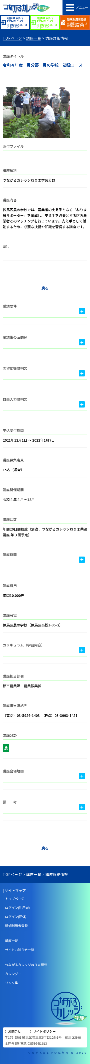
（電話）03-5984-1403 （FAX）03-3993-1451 (40, 715)
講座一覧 (33, 38)
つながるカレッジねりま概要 (26, 964)
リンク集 (11, 982)
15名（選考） (13, 469)
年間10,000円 (13, 595)
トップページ (14, 898)
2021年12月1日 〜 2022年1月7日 (29, 440)
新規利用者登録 (16, 925)
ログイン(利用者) (17, 907)
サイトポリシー (44, 1031)
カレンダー (13, 973)
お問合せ (14, 1031)
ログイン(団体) (15, 916)
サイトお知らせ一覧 (19, 949)
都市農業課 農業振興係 (22, 685)
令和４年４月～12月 (19, 499)
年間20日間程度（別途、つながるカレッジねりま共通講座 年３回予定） (45, 531)
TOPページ (12, 38)
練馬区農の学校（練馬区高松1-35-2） (33, 624)
